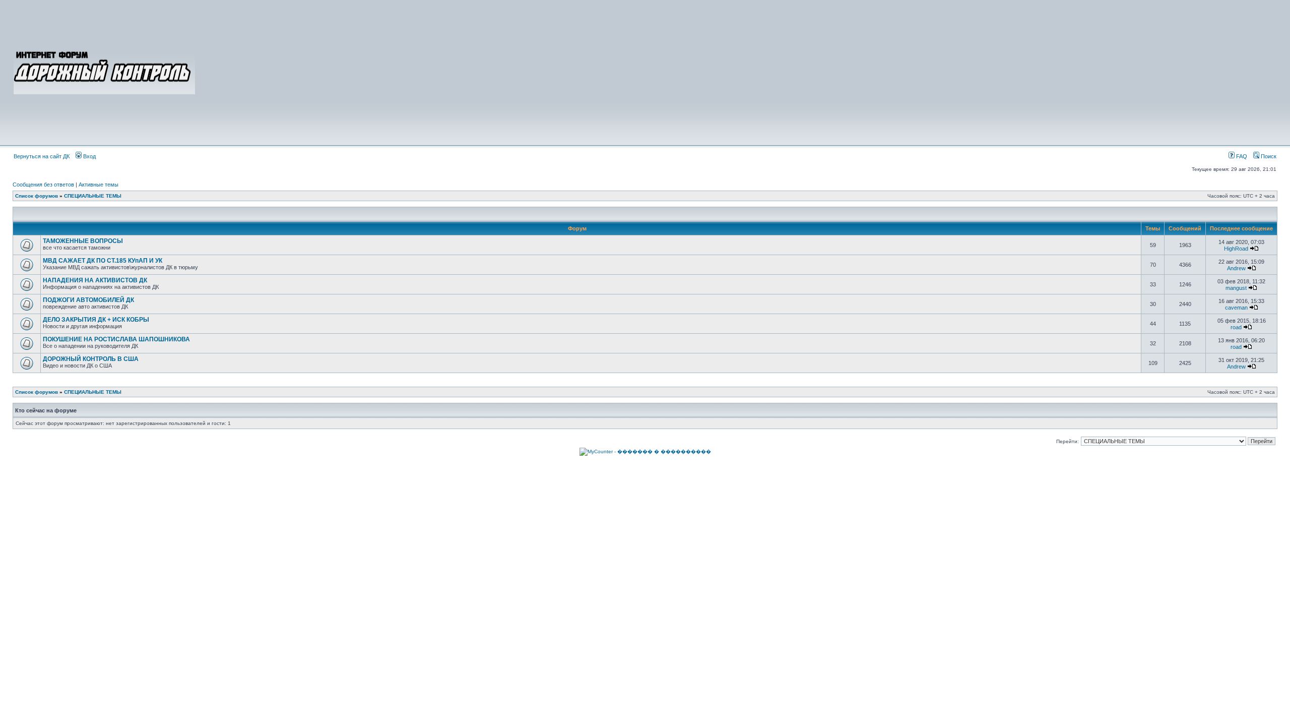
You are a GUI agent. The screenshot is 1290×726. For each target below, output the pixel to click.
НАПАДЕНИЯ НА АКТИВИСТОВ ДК (95, 280)
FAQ (1241, 156)
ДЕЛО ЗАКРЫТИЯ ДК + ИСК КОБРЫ (96, 319)
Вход (89, 156)
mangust (1236, 288)
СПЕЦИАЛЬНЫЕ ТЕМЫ (92, 196)
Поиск (1267, 156)
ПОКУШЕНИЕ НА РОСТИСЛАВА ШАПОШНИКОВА (116, 339)
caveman (1236, 308)
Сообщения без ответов (43, 185)
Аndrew (1236, 268)
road (1236, 327)
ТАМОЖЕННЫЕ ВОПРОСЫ (83, 241)
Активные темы (98, 185)
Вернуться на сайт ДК (42, 156)
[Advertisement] (736, 71)
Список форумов (36, 196)
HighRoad (1236, 249)
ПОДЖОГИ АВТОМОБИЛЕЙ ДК (88, 300)
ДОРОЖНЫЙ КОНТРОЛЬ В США (91, 358)
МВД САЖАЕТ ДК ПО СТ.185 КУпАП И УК (102, 260)
